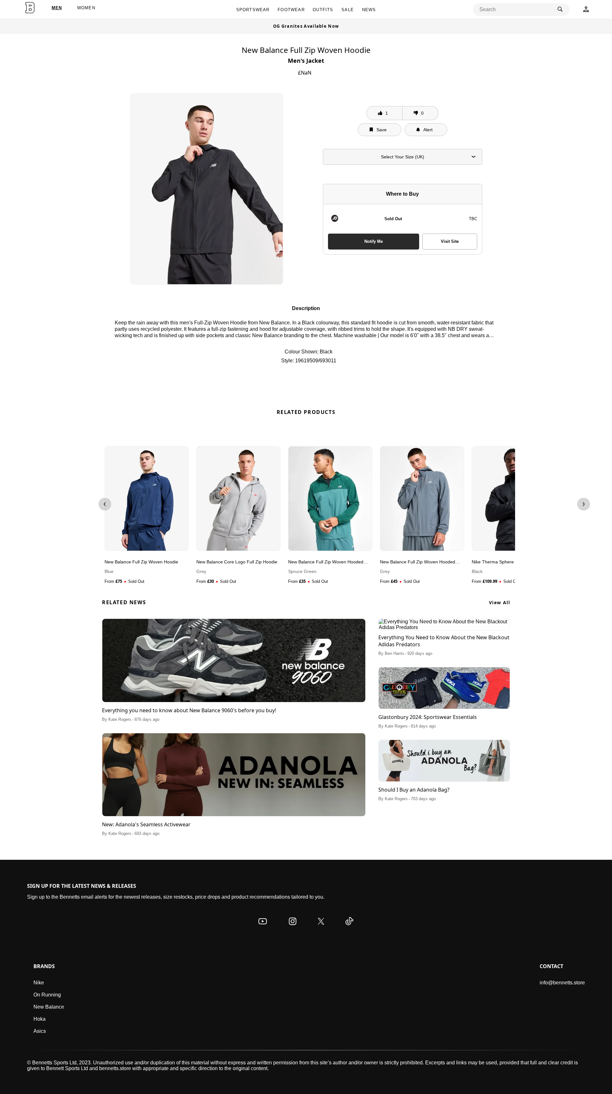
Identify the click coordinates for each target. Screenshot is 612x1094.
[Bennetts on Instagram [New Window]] (292, 927)
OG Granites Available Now (306, 26)
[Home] (30, 7)
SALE (347, 9)
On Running (47, 994)
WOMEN (86, 7)
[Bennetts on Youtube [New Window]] (262, 927)
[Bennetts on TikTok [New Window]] (349, 927)
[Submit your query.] (560, 9)
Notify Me (373, 241)
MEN (57, 7)
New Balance (48, 1007)
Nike (38, 982)
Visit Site (450, 241)
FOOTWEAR (291, 9)
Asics (39, 1031)
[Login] (586, 11)
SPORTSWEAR (253, 9)
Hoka (39, 1019)
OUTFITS (323, 9)
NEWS (369, 9)
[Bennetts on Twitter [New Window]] (321, 927)
